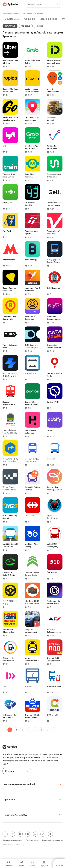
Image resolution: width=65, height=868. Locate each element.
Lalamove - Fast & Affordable (32, 289)
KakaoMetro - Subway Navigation (30, 175)
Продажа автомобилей (31, 630)
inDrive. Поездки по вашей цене (54, 61)
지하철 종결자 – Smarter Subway (54, 261)
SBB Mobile (30, 516)
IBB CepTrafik (52, 715)
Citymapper (7, 203)
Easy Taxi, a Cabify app (30, 317)
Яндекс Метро (9, 260)
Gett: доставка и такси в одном (54, 204)
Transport (51, 459)
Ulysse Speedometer (52, 517)
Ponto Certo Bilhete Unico (8, 630)
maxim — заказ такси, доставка (32, 90)
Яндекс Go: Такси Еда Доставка (10, 118)
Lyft (4, 146)
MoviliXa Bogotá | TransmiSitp (10, 545)
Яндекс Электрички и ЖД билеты (9, 403)
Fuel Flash (7, 231)
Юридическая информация (12, 840)
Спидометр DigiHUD (30, 204)
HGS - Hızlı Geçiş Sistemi (10, 517)
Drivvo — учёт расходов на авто (8, 659)
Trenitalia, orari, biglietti (31, 232)
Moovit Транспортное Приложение (53, 90)
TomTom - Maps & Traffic (54, 374)
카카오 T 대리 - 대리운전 (10, 602)
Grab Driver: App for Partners (31, 147)
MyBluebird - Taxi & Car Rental (10, 716)
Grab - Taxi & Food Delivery (32, 61)
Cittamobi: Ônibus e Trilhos (32, 488)
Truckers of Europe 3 (51, 118)
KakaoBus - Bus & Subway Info (10, 317)
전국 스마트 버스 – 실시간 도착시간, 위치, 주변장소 (32, 460)
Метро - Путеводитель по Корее (32, 659)
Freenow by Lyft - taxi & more (54, 232)
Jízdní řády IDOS (54, 686)
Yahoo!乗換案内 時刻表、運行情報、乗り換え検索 (10, 431)
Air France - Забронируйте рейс (53, 630)
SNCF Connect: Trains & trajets (31, 346)
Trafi (4, 686)
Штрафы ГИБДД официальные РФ (32, 716)
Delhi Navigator (53, 288)
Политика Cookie (32, 840)
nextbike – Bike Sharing (31, 545)
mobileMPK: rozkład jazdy (52, 545)
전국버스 (28, 686)
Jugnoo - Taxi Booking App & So (54, 488)
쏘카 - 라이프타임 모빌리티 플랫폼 (10, 374)
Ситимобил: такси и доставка (54, 346)
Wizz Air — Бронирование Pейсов (53, 317)
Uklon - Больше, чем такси (10, 289)
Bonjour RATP (53, 402)
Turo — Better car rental (10, 346)
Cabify (49, 430)
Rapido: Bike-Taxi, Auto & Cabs (10, 90)
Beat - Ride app (31, 260)
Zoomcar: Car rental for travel (31, 403)
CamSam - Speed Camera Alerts (32, 574)
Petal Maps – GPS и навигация (32, 118)
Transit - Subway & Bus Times (54, 175)
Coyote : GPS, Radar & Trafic (9, 574)
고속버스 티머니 (31, 373)
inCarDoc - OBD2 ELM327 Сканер (32, 602)
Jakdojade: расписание (52, 147)
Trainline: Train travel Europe (9, 175)
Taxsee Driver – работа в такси (9, 488)
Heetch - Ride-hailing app (30, 431)
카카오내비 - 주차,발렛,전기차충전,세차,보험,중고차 (10, 460)
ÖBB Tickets (52, 573)
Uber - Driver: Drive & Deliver (10, 61)
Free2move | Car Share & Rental (53, 602)
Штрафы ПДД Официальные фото (53, 659)
